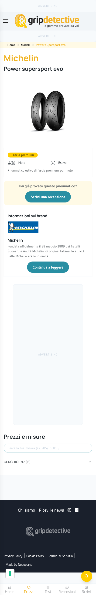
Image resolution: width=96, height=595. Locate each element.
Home (11, 45)
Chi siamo (26, 510)
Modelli (25, 45)
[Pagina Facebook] (76, 510)
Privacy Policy (13, 555)
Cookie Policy (35, 555)
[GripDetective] (48, 531)
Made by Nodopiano (19, 564)
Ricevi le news (51, 510)
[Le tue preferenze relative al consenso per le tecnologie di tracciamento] (10, 573)
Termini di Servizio (60, 555)
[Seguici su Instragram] (69, 510)
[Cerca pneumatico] (86, 576)
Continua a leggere (48, 267)
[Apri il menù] (5, 21)
